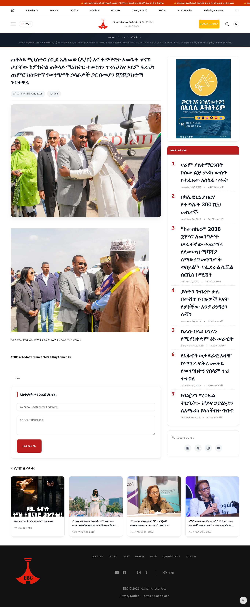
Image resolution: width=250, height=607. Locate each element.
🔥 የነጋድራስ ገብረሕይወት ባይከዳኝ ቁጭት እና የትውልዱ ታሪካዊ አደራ (173, 3)
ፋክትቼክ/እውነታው (213, 10)
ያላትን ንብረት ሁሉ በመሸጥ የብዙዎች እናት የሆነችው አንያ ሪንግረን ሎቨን (205, 302)
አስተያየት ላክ (29, 446)
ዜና (123, 37)
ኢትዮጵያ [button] (31, 10)
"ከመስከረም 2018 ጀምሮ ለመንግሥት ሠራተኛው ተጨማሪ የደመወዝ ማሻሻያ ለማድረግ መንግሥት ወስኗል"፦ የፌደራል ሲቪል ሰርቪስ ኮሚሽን (207, 252)
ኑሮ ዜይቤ (115, 10)
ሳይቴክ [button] (93, 10)
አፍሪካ (153, 556)
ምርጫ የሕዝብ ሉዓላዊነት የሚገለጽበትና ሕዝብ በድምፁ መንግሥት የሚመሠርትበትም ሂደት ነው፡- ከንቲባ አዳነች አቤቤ (95, 523)
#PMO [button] (45, 357)
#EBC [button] (14, 357)
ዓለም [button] (73, 10)
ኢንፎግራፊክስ (185, 10)
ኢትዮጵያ (98, 556)
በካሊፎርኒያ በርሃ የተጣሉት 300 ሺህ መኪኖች (201, 204)
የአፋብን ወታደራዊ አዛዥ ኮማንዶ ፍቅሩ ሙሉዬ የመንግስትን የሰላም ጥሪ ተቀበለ (206, 367)
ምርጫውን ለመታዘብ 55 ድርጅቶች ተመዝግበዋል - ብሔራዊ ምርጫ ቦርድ (149, 523)
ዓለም (126, 556)
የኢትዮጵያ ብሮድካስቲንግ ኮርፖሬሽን (133, 22)
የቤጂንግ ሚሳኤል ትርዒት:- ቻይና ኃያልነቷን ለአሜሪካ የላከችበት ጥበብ (207, 403)
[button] (237, 10)
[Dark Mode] (236, 24)
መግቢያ (112, 37)
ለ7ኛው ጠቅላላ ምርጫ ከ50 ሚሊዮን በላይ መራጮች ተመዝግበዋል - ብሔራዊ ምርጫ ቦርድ (211, 523)
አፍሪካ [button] (53, 10)
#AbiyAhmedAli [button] (60, 357)
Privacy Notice (129, 596)
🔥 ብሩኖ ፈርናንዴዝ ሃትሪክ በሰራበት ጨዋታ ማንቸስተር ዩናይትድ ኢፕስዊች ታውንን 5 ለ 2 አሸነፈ (91, 3)
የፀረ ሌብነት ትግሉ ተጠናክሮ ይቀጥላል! (33, 521)
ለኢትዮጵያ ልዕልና (133, 26)
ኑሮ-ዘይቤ (191, 556)
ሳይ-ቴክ (139, 556)
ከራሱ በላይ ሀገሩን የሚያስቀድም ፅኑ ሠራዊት (207, 335)
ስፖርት (162, 10)
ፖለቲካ (134, 37)
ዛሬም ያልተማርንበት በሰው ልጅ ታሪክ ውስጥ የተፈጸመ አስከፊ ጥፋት (204, 172)
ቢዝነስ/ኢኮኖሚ (140, 10)
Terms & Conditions (155, 596)
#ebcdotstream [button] (29, 357)
